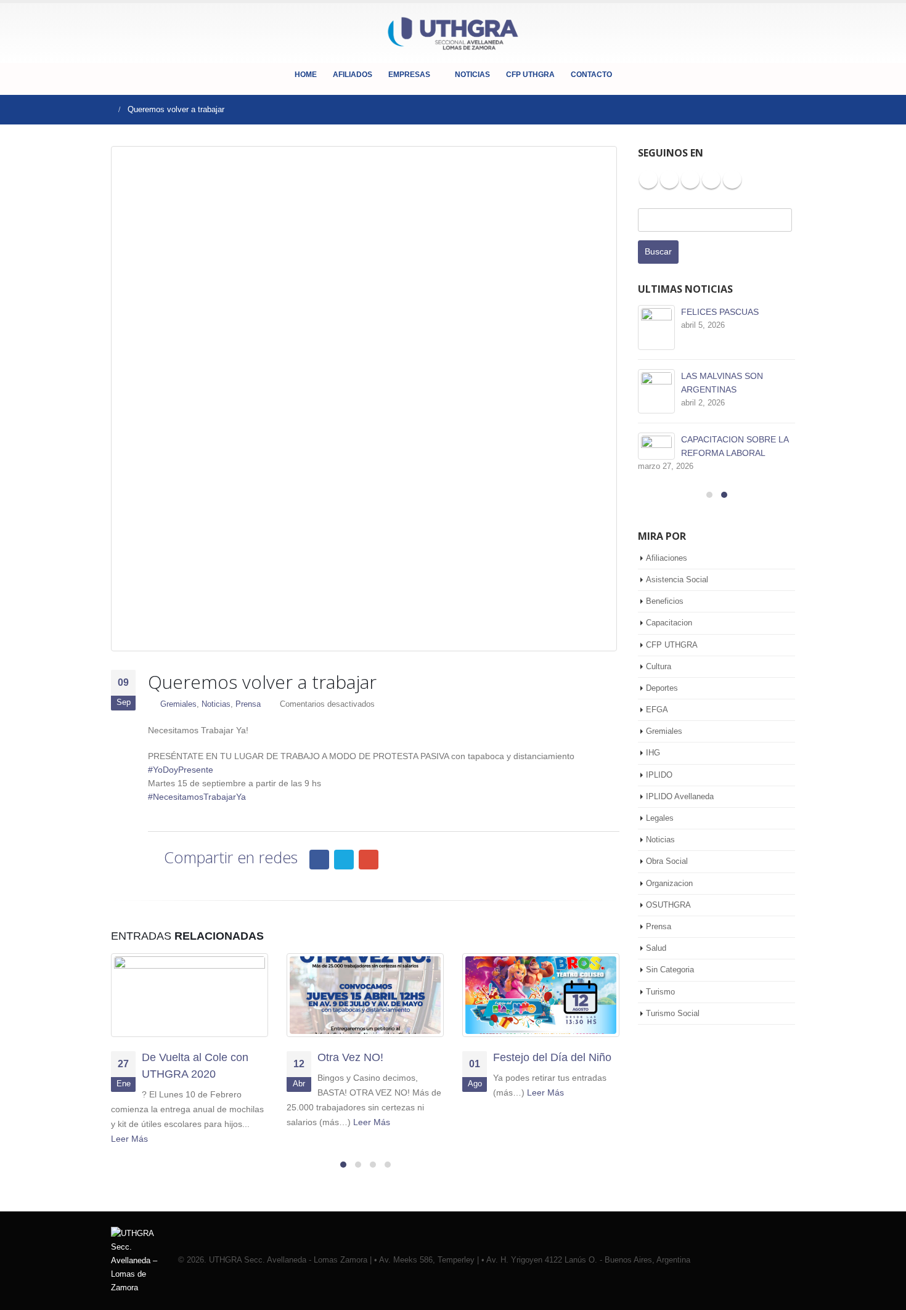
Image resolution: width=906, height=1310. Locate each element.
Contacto (591, 74)
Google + (732, 179)
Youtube (690, 179)
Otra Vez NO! (350, 1057)
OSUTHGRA (668, 904)
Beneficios (665, 601)
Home (306, 74)
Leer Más (130, 1139)
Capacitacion (669, 622)
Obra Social (667, 861)
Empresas (409, 74)
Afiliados (352, 74)
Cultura (658, 666)
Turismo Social (673, 1013)
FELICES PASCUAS (720, 312)
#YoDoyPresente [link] (180, 770)
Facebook (319, 859)
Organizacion (669, 883)
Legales (660, 818)
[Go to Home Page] (106, 109)
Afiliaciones (666, 558)
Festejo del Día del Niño (552, 1057)
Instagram (711, 179)
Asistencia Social (677, 579)
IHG (653, 752)
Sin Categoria (670, 969)
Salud (656, 948)
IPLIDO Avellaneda (680, 796)
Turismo (660, 991)
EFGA (657, 709)
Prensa (248, 704)
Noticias (472, 74)
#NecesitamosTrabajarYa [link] (197, 797)
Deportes (662, 688)
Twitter (344, 859)
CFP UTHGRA (530, 74)
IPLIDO (659, 774)
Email (368, 859)
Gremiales (178, 704)
